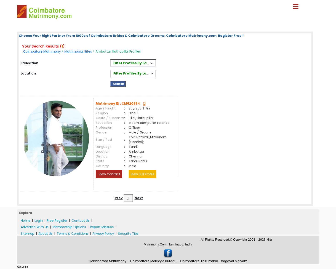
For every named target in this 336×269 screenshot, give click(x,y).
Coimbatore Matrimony (42, 51)
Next (139, 198)
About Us (45, 233)
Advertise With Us (34, 227)
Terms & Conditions (72, 233)
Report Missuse (102, 227)
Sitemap (27, 233)
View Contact (109, 174)
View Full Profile (143, 174)
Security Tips (128, 233)
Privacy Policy (103, 233)
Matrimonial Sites (78, 51)
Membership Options (69, 227)
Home (25, 220)
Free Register (57, 220)
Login (39, 220)
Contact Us (81, 220)
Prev (119, 198)
